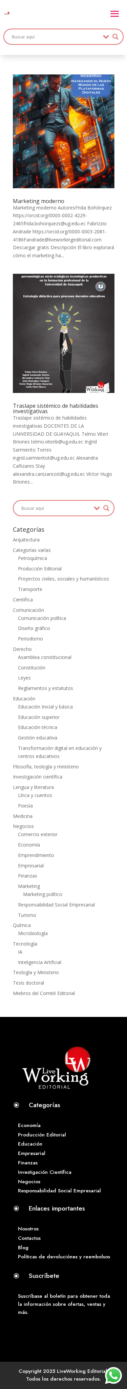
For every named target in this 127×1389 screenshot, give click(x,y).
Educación (24, 698)
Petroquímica (32, 558)
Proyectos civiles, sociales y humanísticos (63, 578)
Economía (29, 844)
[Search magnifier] (115, 36)
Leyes (24, 677)
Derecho (22, 649)
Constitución (31, 667)
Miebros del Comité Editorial (44, 993)
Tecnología (25, 943)
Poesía (25, 805)
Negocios (23, 826)
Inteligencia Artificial (39, 962)
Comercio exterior (38, 834)
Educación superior (39, 717)
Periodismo (30, 638)
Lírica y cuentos (35, 795)
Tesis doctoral (28, 983)
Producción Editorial (40, 568)
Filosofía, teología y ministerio (46, 766)
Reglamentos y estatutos (45, 688)
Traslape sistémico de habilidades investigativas (55, 408)
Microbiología (33, 933)
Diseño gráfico (34, 628)
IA (20, 952)
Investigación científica (37, 776)
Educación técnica (37, 727)
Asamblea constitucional (44, 657)
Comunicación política (42, 618)
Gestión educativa (37, 737)
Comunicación (28, 610)
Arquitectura (26, 539)
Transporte (30, 589)
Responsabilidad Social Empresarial (56, 904)
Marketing (29, 886)
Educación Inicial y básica (45, 706)
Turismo (27, 915)
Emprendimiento (36, 855)
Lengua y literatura (33, 787)
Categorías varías (32, 550)
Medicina (23, 816)
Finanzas (27, 875)
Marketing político (42, 894)
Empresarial (31, 865)
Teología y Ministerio (36, 972)
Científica (23, 599)
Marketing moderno (38, 201)
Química (22, 925)
